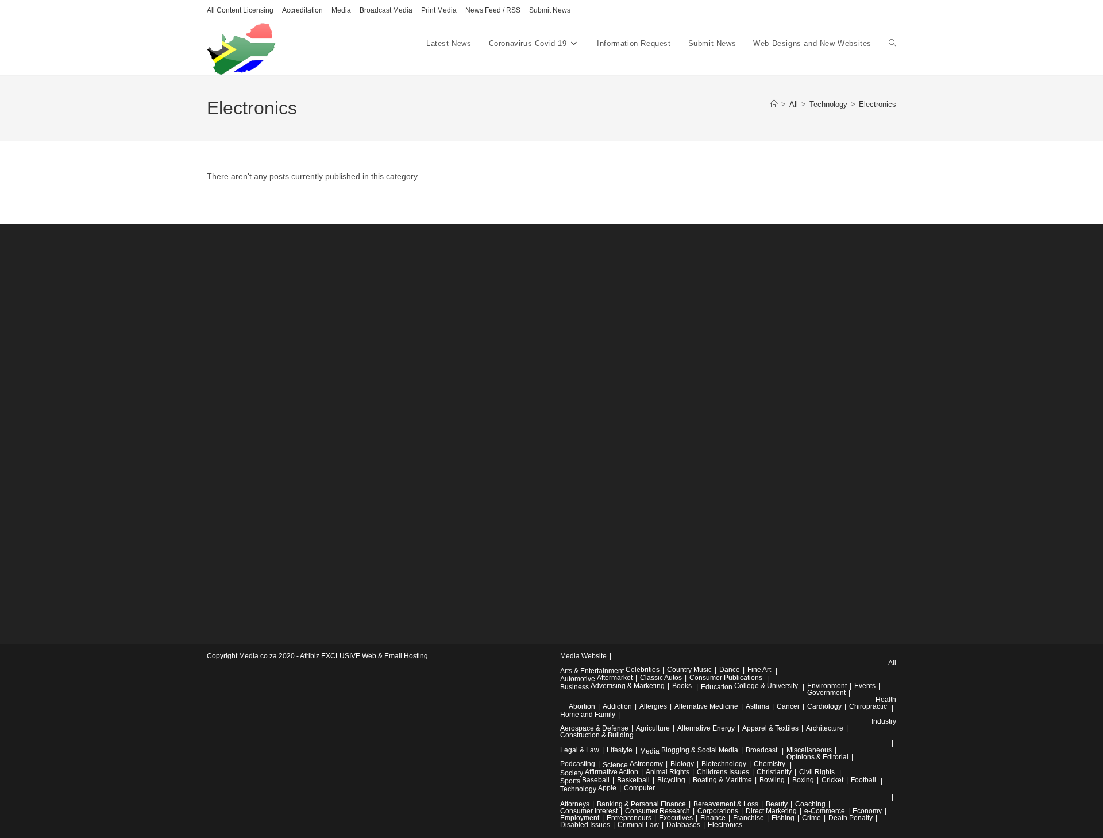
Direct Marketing (771, 811)
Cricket (832, 780)
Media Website (583, 656)
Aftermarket (615, 678)
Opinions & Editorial (817, 757)
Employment (579, 818)
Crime (811, 818)
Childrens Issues (723, 772)
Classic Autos (661, 678)
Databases (683, 825)
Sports (570, 781)
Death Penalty (850, 818)
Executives (676, 818)
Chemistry (769, 764)
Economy (867, 811)
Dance (729, 670)
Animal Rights (667, 772)
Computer (639, 788)
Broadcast (761, 750)
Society (571, 773)
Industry (883, 721)
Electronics (877, 104)
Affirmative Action (611, 772)
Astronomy (646, 764)
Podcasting (577, 764)
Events (865, 686)
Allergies (653, 706)
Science (615, 765)
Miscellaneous (809, 750)
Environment (827, 686)
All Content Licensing (240, 10)
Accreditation (302, 10)
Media (341, 10)
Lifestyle (620, 750)
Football (863, 780)
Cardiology (824, 706)
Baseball (596, 780)
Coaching (810, 804)
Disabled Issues (585, 825)
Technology (578, 789)
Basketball (633, 780)
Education (716, 687)
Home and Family (587, 714)
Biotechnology (723, 764)
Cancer (788, 706)
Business (574, 687)
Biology (682, 764)
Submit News (549, 10)
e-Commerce (824, 811)
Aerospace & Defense (594, 728)
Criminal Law (638, 825)
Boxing (803, 780)
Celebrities (643, 670)
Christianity (774, 772)
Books (682, 686)
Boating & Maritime (722, 780)
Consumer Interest (589, 811)
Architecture (824, 728)
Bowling (772, 780)
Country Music (689, 670)
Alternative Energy (706, 728)
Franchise (748, 818)
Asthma (757, 706)
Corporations (717, 811)
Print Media (439, 10)
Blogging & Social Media (699, 750)
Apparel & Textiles (770, 728)
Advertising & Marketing (628, 686)
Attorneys (574, 804)
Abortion (582, 706)
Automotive (577, 679)
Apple (607, 788)
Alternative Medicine (706, 706)
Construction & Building (597, 735)
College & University (766, 686)
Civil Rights (817, 772)
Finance (713, 818)
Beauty (777, 804)
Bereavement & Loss (725, 804)
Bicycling (671, 780)
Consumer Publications (725, 678)
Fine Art (759, 670)
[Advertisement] (293, 428)
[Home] (774, 104)
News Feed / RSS (492, 10)
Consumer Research (657, 811)
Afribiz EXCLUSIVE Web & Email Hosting (364, 656)
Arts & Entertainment (592, 671)
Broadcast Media (386, 10)
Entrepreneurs (629, 818)
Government (826, 693)
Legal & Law (579, 750)
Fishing (783, 818)
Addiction (617, 706)
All (892, 663)
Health (886, 700)
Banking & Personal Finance (641, 804)
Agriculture (653, 728)
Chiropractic (868, 706)
